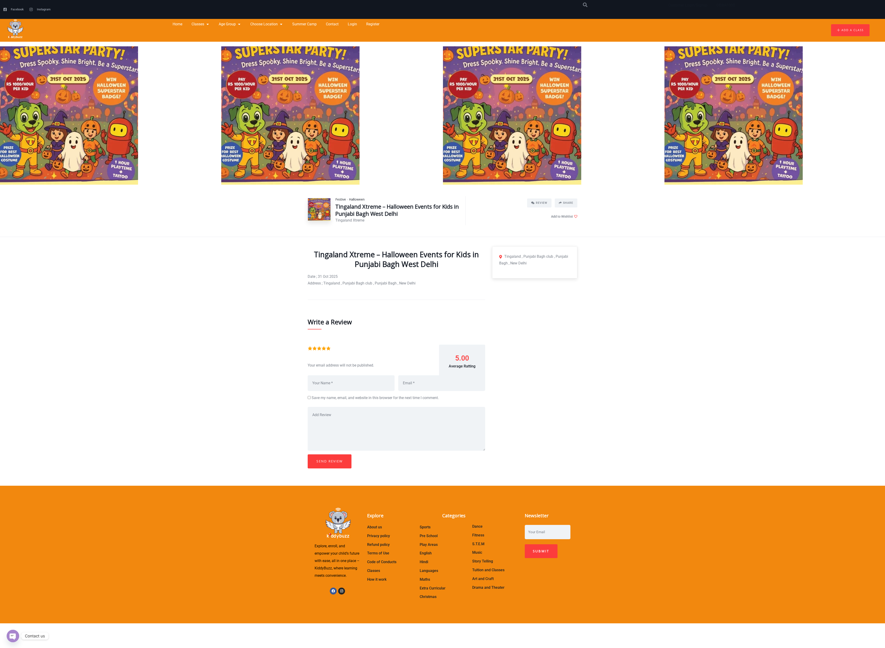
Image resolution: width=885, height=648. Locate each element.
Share (568, 202)
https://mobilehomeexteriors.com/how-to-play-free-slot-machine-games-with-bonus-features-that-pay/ (395, 635)
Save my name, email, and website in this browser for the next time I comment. (375, 398)
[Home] (14, 29)
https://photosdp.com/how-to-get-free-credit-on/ (352, 629)
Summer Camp (304, 24)
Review (541, 202)
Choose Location (264, 24)
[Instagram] (341, 591)
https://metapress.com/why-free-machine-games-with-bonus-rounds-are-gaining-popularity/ (466, 629)
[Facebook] (333, 591)
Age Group (227, 24)
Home (177, 24)
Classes (198, 24)
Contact (332, 24)
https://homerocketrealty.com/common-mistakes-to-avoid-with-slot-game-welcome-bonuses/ (396, 642)
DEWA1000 (726, 5)
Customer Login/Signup (687, 5)
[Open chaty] (13, 636)
